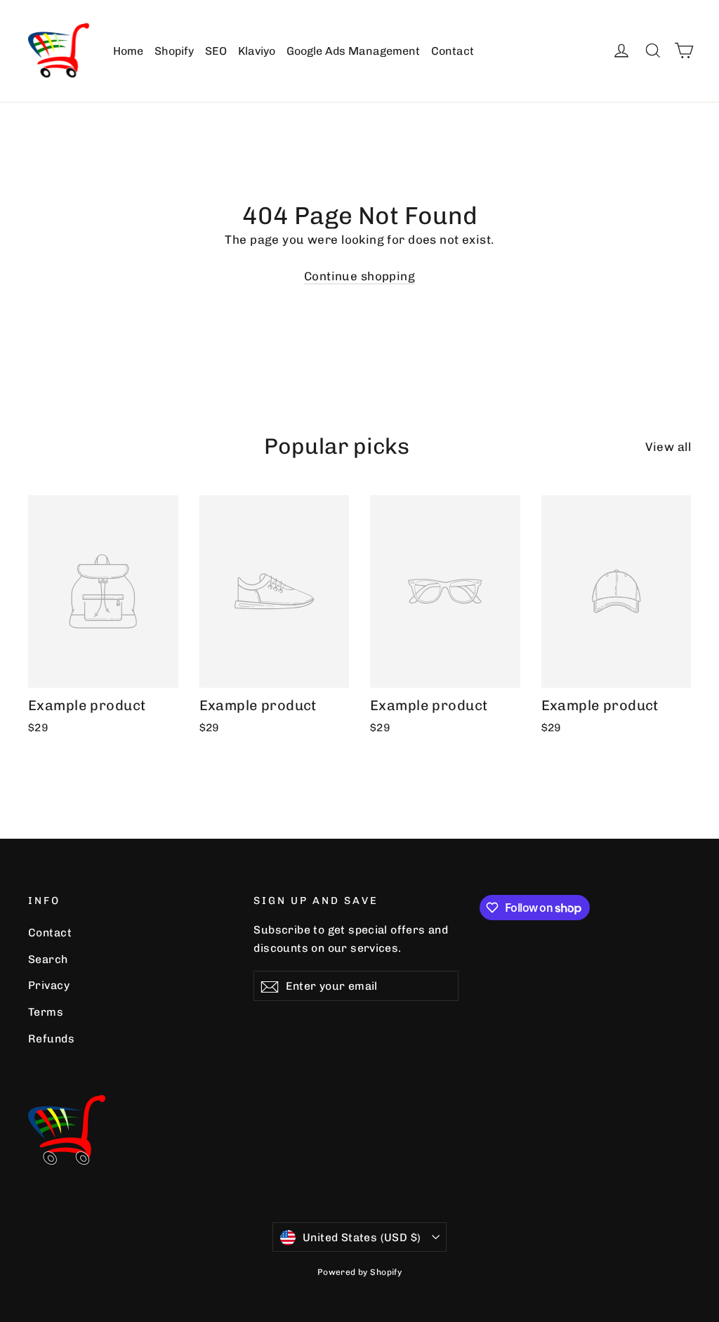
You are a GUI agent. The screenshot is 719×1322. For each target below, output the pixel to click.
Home (128, 51)
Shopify (174, 51)
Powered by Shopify (359, 1272)
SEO (216, 51)
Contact (452, 51)
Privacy (49, 985)
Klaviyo (256, 51)
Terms (45, 1012)
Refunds (51, 1038)
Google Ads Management (353, 51)
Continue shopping (359, 276)
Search (48, 959)
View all (668, 447)
